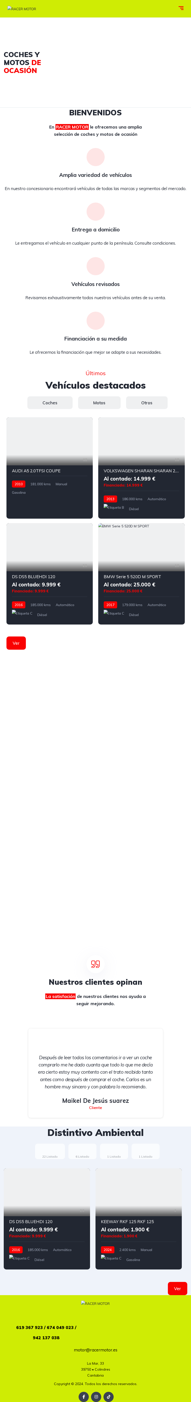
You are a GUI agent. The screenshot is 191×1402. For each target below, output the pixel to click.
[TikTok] (108, 1397)
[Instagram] (96, 1397)
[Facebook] (84, 1397)
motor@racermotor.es (95, 1349)
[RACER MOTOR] (21, 8)
